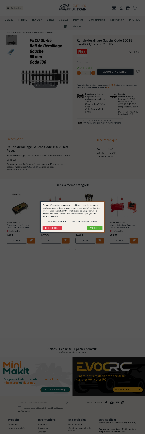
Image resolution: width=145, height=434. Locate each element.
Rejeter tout (52, 228)
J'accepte (94, 228)
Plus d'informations (57, 221)
